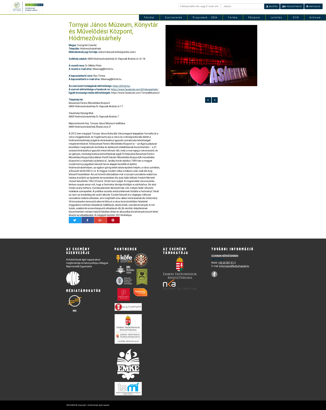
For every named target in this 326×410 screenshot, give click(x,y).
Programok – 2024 (205, 17)
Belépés (273, 6)
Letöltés (276, 17)
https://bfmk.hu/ (121, 86)
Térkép (233, 17)
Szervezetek (173, 17)
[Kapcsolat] (208, 100)
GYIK (296, 17)
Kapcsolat (314, 6)
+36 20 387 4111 (227, 262)
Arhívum (315, 17)
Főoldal (149, 17)
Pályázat (254, 17)
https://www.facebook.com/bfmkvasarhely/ (134, 89)
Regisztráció (294, 6)
